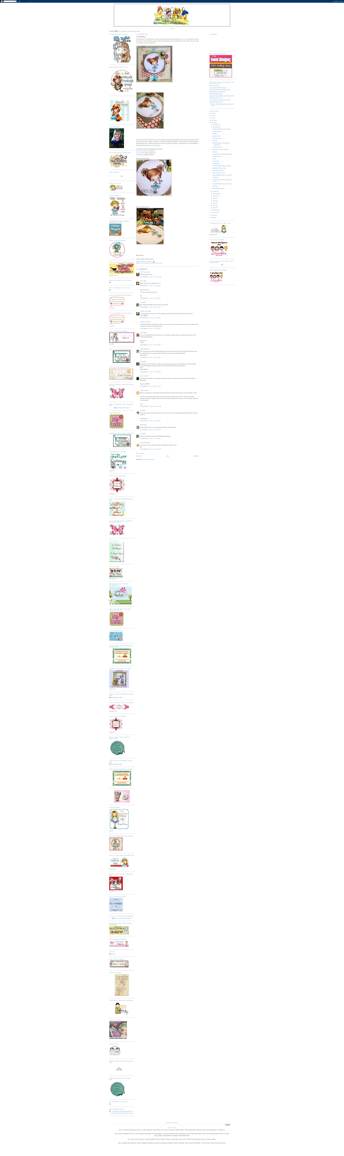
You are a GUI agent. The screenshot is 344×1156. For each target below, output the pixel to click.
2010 (213, 215)
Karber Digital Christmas (218, 188)
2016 (213, 113)
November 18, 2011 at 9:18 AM (150, 429)
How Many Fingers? (217, 147)
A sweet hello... (141, 36)
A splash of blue (216, 136)
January (215, 212)
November (215, 127)
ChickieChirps (143, 442)
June (214, 200)
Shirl (141, 410)
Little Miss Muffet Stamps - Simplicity (221, 166)
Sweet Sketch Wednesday (154, 145)
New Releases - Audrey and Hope (220, 149)
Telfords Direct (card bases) (216, 98)
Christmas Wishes (216, 156)
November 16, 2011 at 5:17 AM (150, 386)
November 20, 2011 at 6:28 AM (150, 449)
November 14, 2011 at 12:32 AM (151, 277)
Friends (214, 159)
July (214, 198)
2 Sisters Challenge (140, 153)
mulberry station (144, 311)
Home (167, 456)
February (215, 210)
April (214, 205)
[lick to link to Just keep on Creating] (122, 1015)
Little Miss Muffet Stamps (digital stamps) (220, 89)
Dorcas (142, 281)
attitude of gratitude (127, 31)
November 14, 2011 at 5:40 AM (150, 285)
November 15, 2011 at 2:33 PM (150, 357)
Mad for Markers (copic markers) (217, 91)
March (214, 207)
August (215, 196)
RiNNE (142, 425)
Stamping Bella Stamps (156, 263)
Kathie (141, 361)
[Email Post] (153, 261)
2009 (213, 217)
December (215, 124)
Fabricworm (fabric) (214, 85)
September (215, 193)
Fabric (119, 31)
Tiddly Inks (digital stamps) (216, 102)
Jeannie (142, 332)
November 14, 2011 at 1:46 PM (150, 298)
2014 (213, 115)
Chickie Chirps (172, 13)
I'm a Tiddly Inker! (216, 138)
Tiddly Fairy (215, 177)
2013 (213, 118)
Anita (141, 302)
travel (136, 31)
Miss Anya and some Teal (218, 173)
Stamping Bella (140, 43)
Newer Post (139, 456)
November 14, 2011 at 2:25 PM (150, 318)
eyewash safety (143, 322)
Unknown (142, 390)
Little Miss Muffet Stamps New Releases (222, 184)
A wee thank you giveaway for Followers (222, 154)
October (215, 191)
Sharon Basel (143, 349)
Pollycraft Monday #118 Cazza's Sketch (222, 175)
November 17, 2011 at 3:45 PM (150, 421)
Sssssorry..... (215, 152)
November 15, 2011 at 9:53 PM (150, 372)
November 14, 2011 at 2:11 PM (150, 307)
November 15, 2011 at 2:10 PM (150, 345)
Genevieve (142, 376)
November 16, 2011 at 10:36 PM (150, 406)
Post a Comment (140, 453)
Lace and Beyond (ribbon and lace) (218, 87)
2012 (213, 120)
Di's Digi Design (140, 154)
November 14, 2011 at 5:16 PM (150, 328)
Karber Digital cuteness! (218, 170)
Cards (111, 31)
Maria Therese (143, 272)
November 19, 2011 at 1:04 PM (150, 438)
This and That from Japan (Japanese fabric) (220, 100)
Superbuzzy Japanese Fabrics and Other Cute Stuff (222, 96)
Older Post (196, 456)
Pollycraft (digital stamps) (216, 94)
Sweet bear (215, 186)
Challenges (147, 263)
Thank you (215, 140)
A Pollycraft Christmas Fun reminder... (221, 129)
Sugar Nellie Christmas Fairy (219, 168)
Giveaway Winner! (217, 131)
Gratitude (214, 133)
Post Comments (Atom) (148, 459)
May (214, 203)
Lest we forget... (216, 163)
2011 (213, 122)
